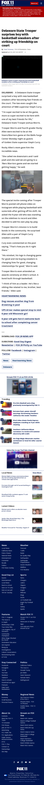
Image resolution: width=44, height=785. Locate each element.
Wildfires (23, 567)
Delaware (7, 367)
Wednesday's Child (8, 625)
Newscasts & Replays (27, 622)
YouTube (5, 673)
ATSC (3, 742)
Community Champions (5, 635)
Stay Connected (9, 662)
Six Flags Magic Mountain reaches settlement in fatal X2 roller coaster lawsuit (27, 441)
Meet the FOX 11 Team (7, 719)
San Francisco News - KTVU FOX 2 (27, 698)
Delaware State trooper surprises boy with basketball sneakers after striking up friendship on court (20, 81)
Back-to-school (7, 585)
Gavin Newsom (25, 675)
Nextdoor (5, 675)
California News (7, 551)
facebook (14, 762)
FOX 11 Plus (6, 744)
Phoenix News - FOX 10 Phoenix (27, 702)
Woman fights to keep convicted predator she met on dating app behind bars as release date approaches (15, 477)
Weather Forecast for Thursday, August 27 (15, 528)
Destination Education (9, 642)
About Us (6, 713)
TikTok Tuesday (7, 593)
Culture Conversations (9, 652)
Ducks (22, 597)
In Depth (4, 622)
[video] (37, 511)
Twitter (6, 354)
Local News (7, 472)
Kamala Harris (25, 678)
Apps (22, 624)
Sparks (22, 609)
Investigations (6, 650)
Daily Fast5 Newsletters (6, 688)
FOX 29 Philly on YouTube (29, 345)
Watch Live (34, 3)
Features (6, 614)
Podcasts (5, 685)
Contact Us (5, 747)
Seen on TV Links (7, 588)
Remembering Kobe (8, 655)
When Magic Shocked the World (9, 639)
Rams (22, 578)
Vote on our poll (7, 590)
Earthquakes (24, 558)
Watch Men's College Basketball (27, 735)
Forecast (23, 548)
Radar (22, 553)
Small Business (7, 700)
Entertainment (6, 558)
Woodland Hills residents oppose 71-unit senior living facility (15, 495)
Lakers (22, 583)
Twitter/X (5, 678)
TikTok (4, 670)
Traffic (22, 551)
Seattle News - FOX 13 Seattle (27, 707)
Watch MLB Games (26, 725)
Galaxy (22, 607)
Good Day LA (8, 575)
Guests (4, 578)
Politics (4, 565)
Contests (5, 716)
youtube (26, 762)
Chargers (23, 580)
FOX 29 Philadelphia (20, 49)
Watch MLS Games (26, 745)
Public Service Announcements (7, 738)
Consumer (5, 560)
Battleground (24, 680)
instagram (22, 762)
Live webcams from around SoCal (26, 627)
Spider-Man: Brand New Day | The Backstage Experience (13, 519)
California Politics (26, 665)
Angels (22, 590)
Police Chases (6, 553)
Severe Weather (25, 565)
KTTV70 (4, 657)
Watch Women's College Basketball (26, 739)
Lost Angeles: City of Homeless (8, 630)
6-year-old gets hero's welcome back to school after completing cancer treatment (21, 322)
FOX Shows (5, 725)
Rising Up (5, 647)
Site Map (4, 752)
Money (5, 694)
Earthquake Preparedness (24, 561)
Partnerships (6, 749)
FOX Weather (24, 570)
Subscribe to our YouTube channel (20, 450)
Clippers (23, 585)
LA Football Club (25, 600)
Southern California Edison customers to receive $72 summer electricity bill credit (26, 431)
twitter (18, 762)
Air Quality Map (25, 556)
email (29, 762)
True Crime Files (7, 627)
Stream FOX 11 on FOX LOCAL (28, 618)
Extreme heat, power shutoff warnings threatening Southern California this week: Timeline (25, 413)
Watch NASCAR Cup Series (27, 728)
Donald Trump (25, 670)
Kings (22, 595)
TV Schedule (6, 723)
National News (6, 556)
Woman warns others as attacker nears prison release (14, 510)
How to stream (7, 680)
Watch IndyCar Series (27, 732)
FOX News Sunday (8, 568)
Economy (5, 697)
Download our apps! (8, 682)
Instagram (29, 350)
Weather (24, 545)
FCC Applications (7, 735)
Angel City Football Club (26, 603)
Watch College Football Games (28, 722)
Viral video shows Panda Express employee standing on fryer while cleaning (26, 422)
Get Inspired (6, 645)
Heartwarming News (22, 360)
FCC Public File (6, 732)
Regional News (27, 694)
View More (37, 473)
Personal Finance (7, 702)
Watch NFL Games (26, 718)
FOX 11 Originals (7, 617)
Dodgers (23, 588)
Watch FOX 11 (26, 614)
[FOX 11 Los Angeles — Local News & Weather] (8, 3)
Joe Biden (23, 673)
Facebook (16, 350)
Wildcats (23, 593)
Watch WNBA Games (27, 743)
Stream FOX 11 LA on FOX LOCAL (20, 377)
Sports (23, 575)
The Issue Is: (6, 620)
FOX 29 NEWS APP (24, 336)
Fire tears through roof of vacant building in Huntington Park (16, 486)
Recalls (4, 563)
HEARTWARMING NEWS (14, 296)
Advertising (5, 730)
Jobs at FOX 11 (6, 728)
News (29, 49)
